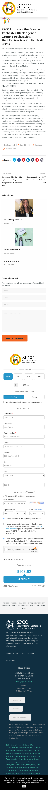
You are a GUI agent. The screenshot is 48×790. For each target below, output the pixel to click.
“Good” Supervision (13, 220)
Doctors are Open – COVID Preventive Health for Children (36, 180)
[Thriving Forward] (24, 238)
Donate (16, 709)
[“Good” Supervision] (24, 209)
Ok (24, 786)
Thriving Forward (12, 249)
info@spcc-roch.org (24, 681)
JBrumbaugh (10, 145)
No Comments (11, 149)
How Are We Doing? (20, 717)
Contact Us (17, 700)
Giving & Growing (12, 261)
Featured (38, 145)
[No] (45, 782)
